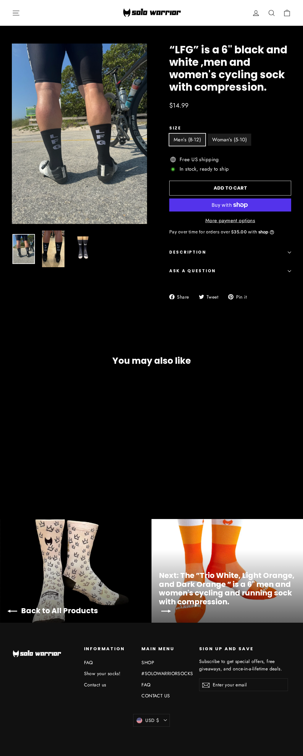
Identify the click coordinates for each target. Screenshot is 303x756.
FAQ (88, 662)
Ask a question (192, 271)
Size (175, 128)
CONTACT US (155, 695)
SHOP (147, 662)
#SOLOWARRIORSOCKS (165, 673)
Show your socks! (102, 673)
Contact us (95, 684)
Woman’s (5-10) (229, 139)
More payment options (230, 220)
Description (187, 252)
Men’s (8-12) (187, 139)
